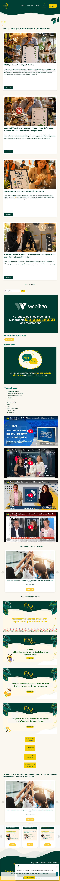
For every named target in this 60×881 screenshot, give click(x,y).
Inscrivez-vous (9, 339)
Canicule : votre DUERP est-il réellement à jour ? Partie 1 (24, 191)
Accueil (23, 6)
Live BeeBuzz (10, 399)
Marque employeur (11, 401)
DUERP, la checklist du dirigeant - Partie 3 (19, 65)
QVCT (8, 407)
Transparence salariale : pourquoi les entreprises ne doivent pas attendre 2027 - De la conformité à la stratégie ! (29, 255)
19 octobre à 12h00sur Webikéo (30, 765)
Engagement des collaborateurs (15, 393)
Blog (44, 6)
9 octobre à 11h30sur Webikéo (30, 757)
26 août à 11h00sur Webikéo (30, 740)
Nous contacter (51, 6)
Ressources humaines (12, 408)
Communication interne (13, 392)
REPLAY (12, 845)
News (8, 405)
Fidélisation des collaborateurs (14, 395)
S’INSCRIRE (30, 590)
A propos (30, 6)
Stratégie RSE (10, 412)
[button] (57, 866)
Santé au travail (11, 410)
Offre (37, 6)
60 (29, 284)
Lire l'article (8, 88)
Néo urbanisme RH (11, 403)
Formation (9, 397)
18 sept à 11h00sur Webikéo (30, 748)
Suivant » (32, 284)
